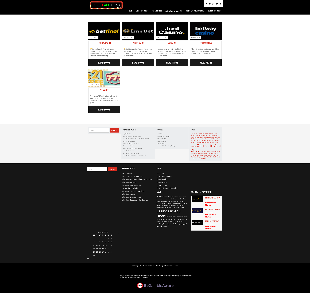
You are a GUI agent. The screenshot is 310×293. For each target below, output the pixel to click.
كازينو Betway (127, 134)
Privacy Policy (161, 143)
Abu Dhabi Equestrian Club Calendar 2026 (136, 138)
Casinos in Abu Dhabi (129, 146)
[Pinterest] (217, 3)
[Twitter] (210, 3)
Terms (176, 266)
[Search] (220, 3)
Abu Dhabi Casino (128, 151)
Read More (104, 62)
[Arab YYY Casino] (206, 213)
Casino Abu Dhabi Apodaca (195, 11)
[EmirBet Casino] (206, 224)
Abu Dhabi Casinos (129, 141)
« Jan (88, 258)
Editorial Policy (161, 138)
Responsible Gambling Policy (166, 146)
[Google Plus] (213, 3)
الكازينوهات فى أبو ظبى (173, 11)
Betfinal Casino (104, 43)
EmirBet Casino (138, 43)
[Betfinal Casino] (206, 201)
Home (130, 11)
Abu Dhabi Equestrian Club (174, 199)
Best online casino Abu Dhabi (132, 136)
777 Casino (104, 90)
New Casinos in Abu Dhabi (131, 143)
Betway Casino (206, 43)
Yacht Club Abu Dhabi (207, 157)
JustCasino (172, 43)
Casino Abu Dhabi (142, 11)
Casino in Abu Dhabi (163, 136)
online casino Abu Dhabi (211, 155)
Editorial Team (161, 141)
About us (159, 134)
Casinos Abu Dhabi (214, 11)
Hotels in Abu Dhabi (205, 153)
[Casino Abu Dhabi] (106, 9)
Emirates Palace (205, 151)
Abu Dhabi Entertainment (131, 153)
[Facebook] (206, 3)
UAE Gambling (157, 11)
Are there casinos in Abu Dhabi (132, 148)
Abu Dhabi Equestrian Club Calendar (134, 156)
